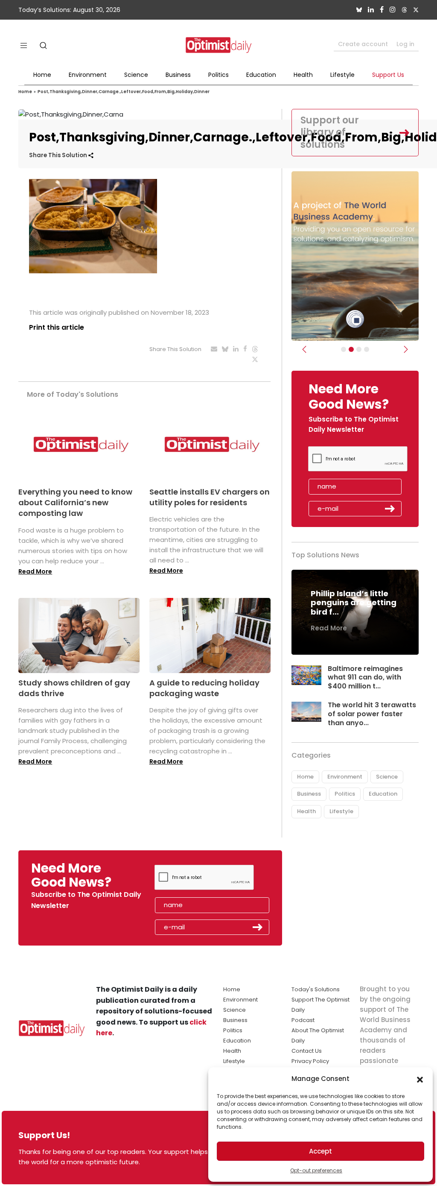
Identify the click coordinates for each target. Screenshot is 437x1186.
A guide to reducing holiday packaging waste (204, 688)
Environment (88, 74)
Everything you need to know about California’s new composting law (75, 502)
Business (178, 74)
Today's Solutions (315, 989)
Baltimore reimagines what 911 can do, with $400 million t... (365, 677)
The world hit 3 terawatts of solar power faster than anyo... (372, 714)
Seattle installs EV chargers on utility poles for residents (209, 497)
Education (261, 74)
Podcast (303, 1020)
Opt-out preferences (316, 1170)
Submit (390, 508)
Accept (320, 1151)
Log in (405, 44)
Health (303, 74)
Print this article (56, 327)
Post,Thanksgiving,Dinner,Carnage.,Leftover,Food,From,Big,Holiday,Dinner (124, 91)
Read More (35, 571)
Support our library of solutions (329, 132)
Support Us (388, 74)
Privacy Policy (310, 1061)
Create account (363, 44)
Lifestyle (342, 74)
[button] (420, 1079)
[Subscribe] (343, 349)
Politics (218, 74)
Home (42, 74)
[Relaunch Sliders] (366, 349)
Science (136, 74)
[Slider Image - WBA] (351, 349)
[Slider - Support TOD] (358, 349)
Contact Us (306, 1051)
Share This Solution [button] (58, 155)
